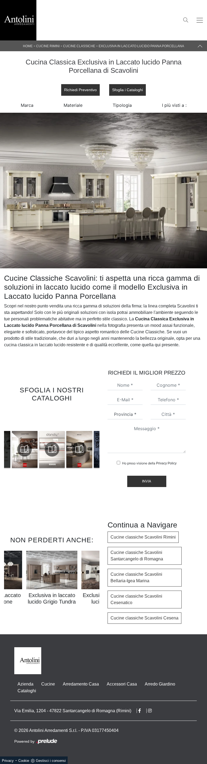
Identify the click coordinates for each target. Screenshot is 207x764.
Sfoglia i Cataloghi (127, 90)
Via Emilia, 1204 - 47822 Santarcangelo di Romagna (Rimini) (72, 710)
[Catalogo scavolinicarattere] (17, 449)
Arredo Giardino (160, 684)
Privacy (8, 761)
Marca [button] (27, 105)
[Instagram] (152, 710)
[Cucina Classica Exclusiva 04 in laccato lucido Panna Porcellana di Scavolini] (103, 190)
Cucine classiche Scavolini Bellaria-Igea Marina (136, 577)
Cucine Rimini (48, 46)
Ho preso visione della (149, 463)
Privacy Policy (166, 463)
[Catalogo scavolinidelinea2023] (72, 449)
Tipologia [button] (122, 105)
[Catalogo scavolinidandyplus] (44, 449)
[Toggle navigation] (199, 20)
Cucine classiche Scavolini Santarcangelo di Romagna (137, 555)
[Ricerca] (185, 19)
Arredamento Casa (81, 684)
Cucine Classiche (79, 46)
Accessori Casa (122, 684)
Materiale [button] (73, 105)
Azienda (25, 684)
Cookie (23, 761)
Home (28, 46)
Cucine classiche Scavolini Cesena (144, 618)
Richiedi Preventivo (80, 90)
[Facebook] (142, 710)
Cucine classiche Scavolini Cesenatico (136, 599)
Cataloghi (27, 690)
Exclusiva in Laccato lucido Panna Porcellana (141, 46)
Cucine (48, 684)
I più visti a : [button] (174, 105)
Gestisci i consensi (51, 761)
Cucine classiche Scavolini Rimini (143, 537)
